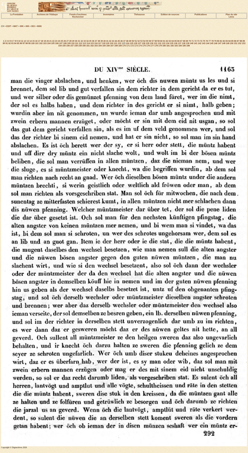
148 (223, 43)
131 (155, 43)
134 (167, 43)
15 (33, 41)
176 (148, 46)
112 (80, 43)
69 (187, 41)
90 (4, 43)
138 (183, 43)
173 (136, 46)
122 (119, 43)
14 (30, 41)
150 (231, 43)
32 (82, 41)
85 (232, 41)
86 (235, 41)
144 (207, 43)
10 (19, 41)
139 (187, 43)
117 (100, 43)
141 (195, 43)
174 (140, 46)
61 (164, 41)
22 (53, 41)
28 (70, 41)
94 (15, 43)
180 (164, 46)
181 (168, 46)
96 (21, 43)
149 (227, 43)
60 (161, 41)
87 (238, 41)
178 (156, 46)
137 (179, 43)
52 (138, 41)
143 (203, 43)
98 (26, 43)
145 (211, 43)
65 (175, 41)
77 (209, 41)
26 (65, 41)
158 (76, 46)
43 (113, 41)
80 (218, 41)
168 (116, 46)
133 (163, 43)
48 (127, 41)
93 (12, 43)
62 (167, 41)
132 (159, 43)
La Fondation (16, 14)
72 (195, 41)
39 (101, 41)
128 (143, 43)
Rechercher (78, 17)
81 (221, 41)
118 (103, 43)
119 (107, 43)
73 (198, 41)
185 (184, 46)
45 (119, 41)
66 (178, 41)
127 (139, 43)
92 (9, 43)
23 (56, 41)
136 (175, 43)
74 (201, 41)
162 (92, 46)
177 (152, 46)
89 (244, 41)
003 (33, 26)
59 (158, 41)
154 (60, 46)
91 (7, 43)
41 (107, 41)
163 (96, 46)
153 (243, 43)
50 (133, 41)
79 (215, 41)
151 (235, 43)
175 (144, 46)
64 (173, 41)
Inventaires (108, 14)
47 (124, 41)
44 (116, 41)
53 (141, 41)
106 (57, 43)
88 (241, 41)
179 (160, 46)
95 (18, 43)
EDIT (8, 26)
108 (65, 43)
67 (181, 41)
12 (25, 41)
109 (69, 43)
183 (176, 46)
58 (155, 41)
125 (131, 43)
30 (76, 41)
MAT (15, 26)
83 (227, 41)
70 (190, 41)
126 (135, 43)
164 (100, 46)
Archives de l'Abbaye (47, 14)
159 (80, 46)
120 (111, 43)
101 (37, 43)
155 (64, 46)
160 (84, 46)
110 (73, 43)
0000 (39, 26)
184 (180, 46)
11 (22, 41)
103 (45, 43)
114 (88, 43)
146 (215, 43)
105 (53, 43)
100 (33, 43)
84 (229, 41)
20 (48, 41)
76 (207, 41)
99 (29, 43)
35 (90, 41)
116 (96, 43)
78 (212, 41)
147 (219, 43)
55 (147, 41)
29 (73, 41)
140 (191, 43)
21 (50, 41)
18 (42, 41)
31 (79, 41)
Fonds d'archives (78, 14)
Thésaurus (139, 14)
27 (67, 41)
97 (24, 43)
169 (120, 46)
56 (150, 41)
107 (61, 43)
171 (128, 46)
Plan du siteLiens (231, 15)
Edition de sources (170, 14)
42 (110, 41)
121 (115, 43)
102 (41, 43)
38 (99, 41)
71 (192, 41)
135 (171, 43)
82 (224, 41)
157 (72, 46)
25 (62, 41)
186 (188, 46)
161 (88, 46)
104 (49, 43)
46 (121, 41)
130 (151, 43)
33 (84, 41)
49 (130, 41)
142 (199, 43)
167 (112, 46)
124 (127, 43)
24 (59, 41)
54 (144, 41)
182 (172, 46)
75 (204, 41)
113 (84, 43)
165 (104, 46)
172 (132, 46)
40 (104, 41)
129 (147, 43)
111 (76, 43)
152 (239, 43)
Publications (201, 14)
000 (21, 26)
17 (39, 41)
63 (170, 41)
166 (108, 46)
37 (96, 41)
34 (87, 41)
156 (68, 46)
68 (184, 41)
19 (45, 41)
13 (28, 41)
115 (92, 43)
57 (153, 41)
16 (36, 41)
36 (93, 41)
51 (136, 41)
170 (124, 46)
